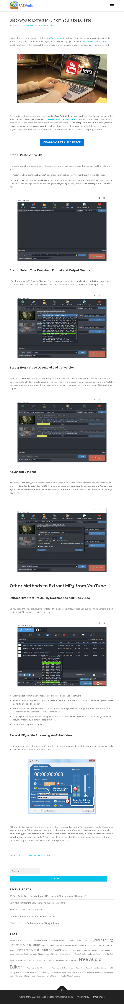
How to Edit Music (23, 973)
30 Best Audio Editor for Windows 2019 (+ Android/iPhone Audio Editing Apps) (48, 896)
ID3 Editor (97, 973)
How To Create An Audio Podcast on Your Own (33, 916)
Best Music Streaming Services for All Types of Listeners (37, 902)
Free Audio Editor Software (58, 968)
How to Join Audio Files (66, 973)
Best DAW (100, 945)
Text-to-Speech (54, 976)
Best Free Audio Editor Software (39, 950)
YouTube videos (54, 38)
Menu (111, 5)
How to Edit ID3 (97, 968)
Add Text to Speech (75, 940)
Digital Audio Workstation (61, 954)
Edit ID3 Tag (105, 954)
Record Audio (42, 976)
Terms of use (98, 996)
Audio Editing (88, 940)
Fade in (51, 960)
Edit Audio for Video (92, 954)
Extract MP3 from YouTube (35, 855)
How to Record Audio (84, 973)
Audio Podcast (90, 945)
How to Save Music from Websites (27, 909)
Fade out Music (72, 960)
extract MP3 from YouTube (95, 41)
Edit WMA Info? (20, 960)
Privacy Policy (82, 996)
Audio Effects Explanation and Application (67, 945)
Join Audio (106, 973)
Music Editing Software (28, 976)
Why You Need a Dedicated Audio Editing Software (34, 923)
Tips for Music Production (71, 976)
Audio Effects (46, 945)
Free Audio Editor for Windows (35, 968)
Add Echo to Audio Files (34, 940)
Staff (50, 25)
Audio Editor (31, 945)
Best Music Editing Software (73, 950)
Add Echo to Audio (17, 940)
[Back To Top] (62, 989)
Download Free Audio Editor (62, 142)
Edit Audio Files (78, 954)
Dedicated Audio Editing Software (37, 954)
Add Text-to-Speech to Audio (55, 940)
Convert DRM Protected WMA (96, 950)
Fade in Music (60, 960)
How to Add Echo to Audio (80, 968)
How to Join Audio (49, 973)
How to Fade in (36, 973)
